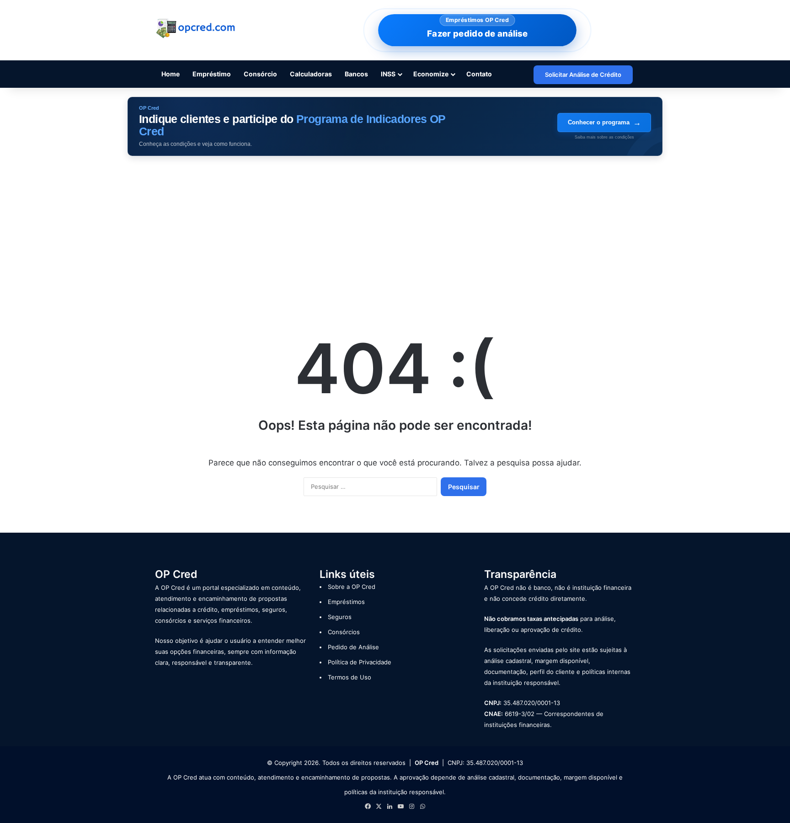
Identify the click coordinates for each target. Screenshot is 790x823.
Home (170, 74)
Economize (430, 74)
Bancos (356, 74)
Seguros (340, 616)
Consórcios (344, 632)
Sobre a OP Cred (351, 586)
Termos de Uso (349, 677)
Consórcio (260, 74)
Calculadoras (311, 74)
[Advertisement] (395, 234)
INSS (388, 74)
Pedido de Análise (353, 647)
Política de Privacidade (359, 662)
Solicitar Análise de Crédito (583, 74)
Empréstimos (346, 601)
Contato (479, 74)
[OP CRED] (196, 28)
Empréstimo (211, 74)
